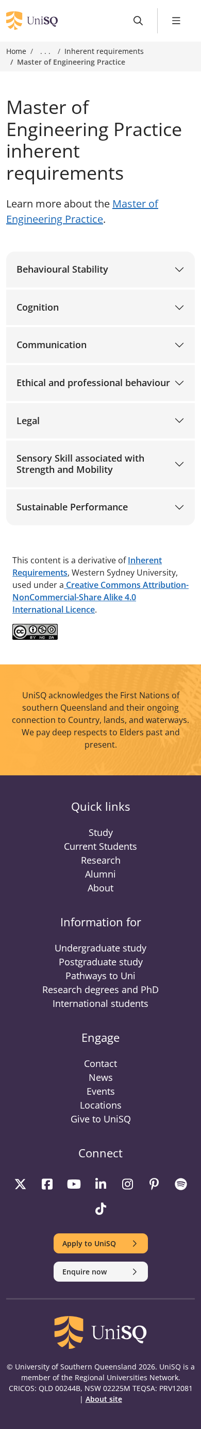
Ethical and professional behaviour (93, 382)
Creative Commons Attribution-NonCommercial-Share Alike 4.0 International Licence (100, 597)
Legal (28, 420)
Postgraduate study (101, 962)
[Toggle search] (138, 20)
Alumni (100, 874)
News (101, 1077)
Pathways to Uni (100, 975)
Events (101, 1091)
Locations (101, 1105)
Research (101, 860)
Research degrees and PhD (100, 989)
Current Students (100, 846)
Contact (100, 1063)
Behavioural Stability (62, 269)
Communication (51, 344)
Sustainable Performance (72, 507)
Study (101, 832)
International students (100, 1003)
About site (104, 1399)
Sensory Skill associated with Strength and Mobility (80, 463)
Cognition (37, 307)
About (100, 888)
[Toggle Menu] (176, 20)
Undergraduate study (100, 948)
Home (16, 51)
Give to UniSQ (101, 1119)
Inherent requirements (104, 51)
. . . (45, 51)
